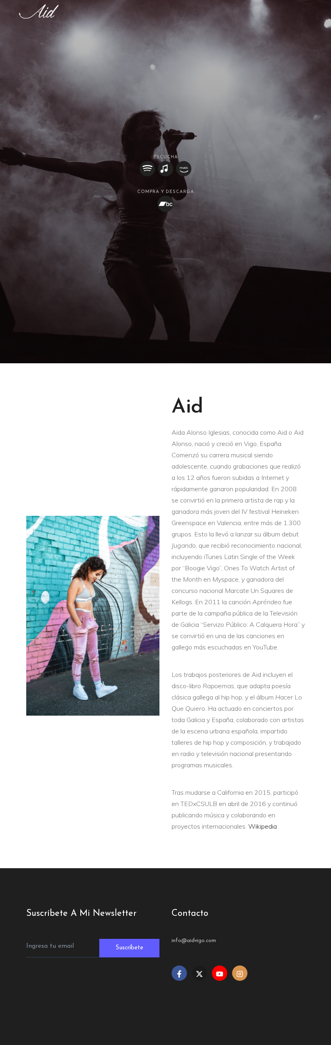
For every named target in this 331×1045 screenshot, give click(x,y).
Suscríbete (129, 948)
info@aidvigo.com (194, 940)
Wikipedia (262, 826)
